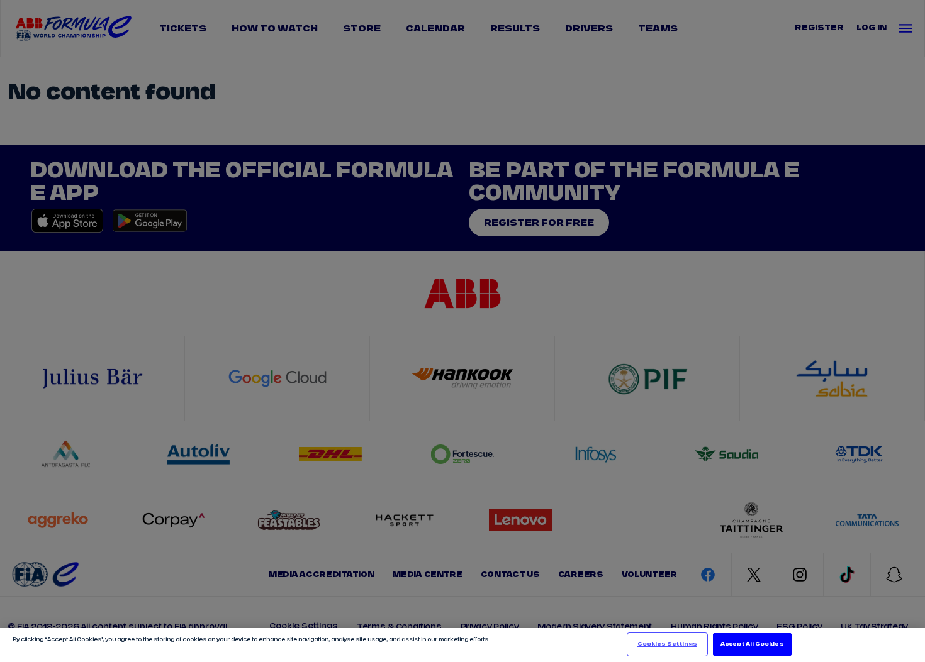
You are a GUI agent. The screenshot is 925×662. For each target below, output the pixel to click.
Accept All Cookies (751, 644)
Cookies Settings (667, 644)
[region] (462, 645)
